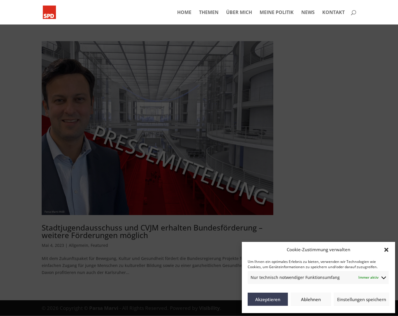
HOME (184, 12)
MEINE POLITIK (277, 12)
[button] (386, 250)
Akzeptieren (267, 299)
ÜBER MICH (239, 12)
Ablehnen (311, 299)
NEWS (308, 12)
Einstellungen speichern (361, 299)
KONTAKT (333, 12)
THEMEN (209, 12)
